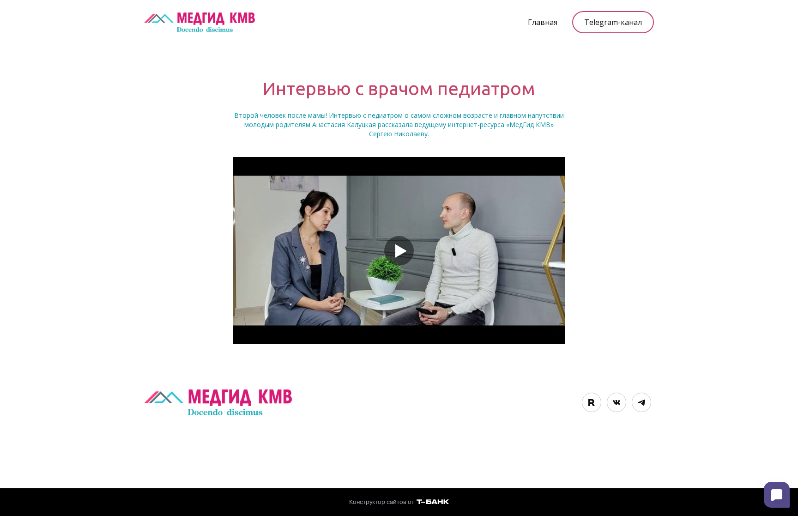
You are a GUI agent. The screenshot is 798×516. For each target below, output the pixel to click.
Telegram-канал (613, 22)
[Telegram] (641, 402)
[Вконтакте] (616, 402)
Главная (542, 22)
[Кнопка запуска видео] (399, 251)
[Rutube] (591, 402)
